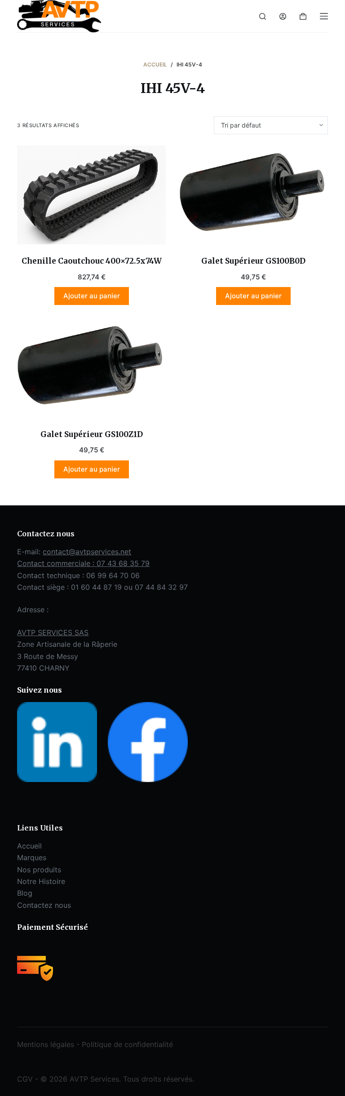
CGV (25, 1078)
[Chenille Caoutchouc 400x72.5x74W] (91, 195)
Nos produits (39, 869)
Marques (31, 857)
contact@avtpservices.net (87, 551)
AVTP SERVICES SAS (52, 632)
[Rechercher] (262, 16)
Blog (24, 892)
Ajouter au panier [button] (91, 296)
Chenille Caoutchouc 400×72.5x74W (92, 261)
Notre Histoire (41, 881)
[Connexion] (282, 16)
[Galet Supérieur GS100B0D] (253, 195)
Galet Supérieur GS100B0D (253, 261)
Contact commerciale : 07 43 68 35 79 (83, 563)
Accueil (29, 845)
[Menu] (324, 16)
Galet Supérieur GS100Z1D (91, 434)
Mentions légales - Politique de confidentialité (95, 1044)
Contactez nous (44, 905)
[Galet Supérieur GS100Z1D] (91, 367)
